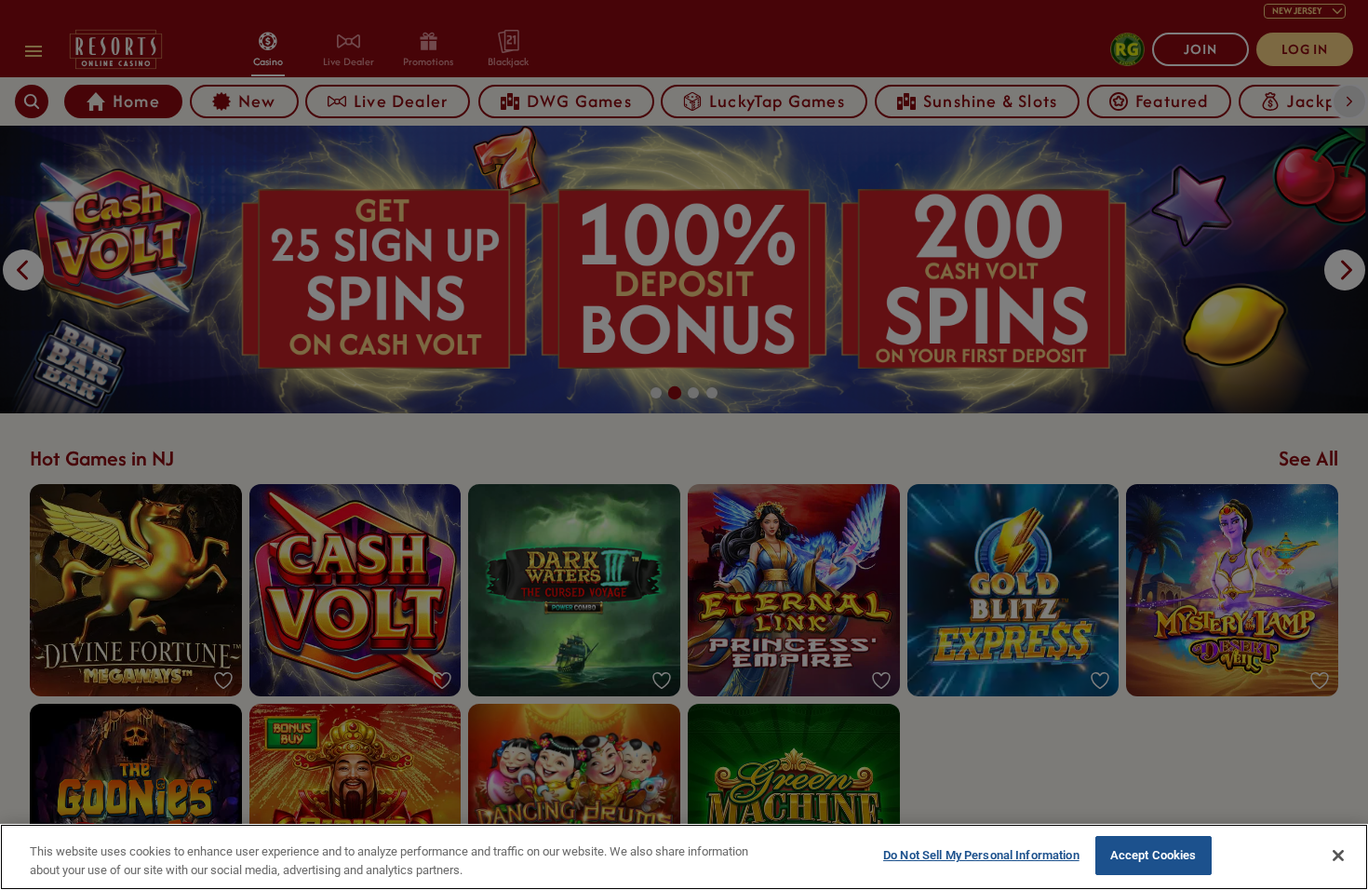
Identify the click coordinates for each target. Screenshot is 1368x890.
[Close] (1338, 855)
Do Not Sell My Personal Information (981, 855)
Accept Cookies (1153, 855)
